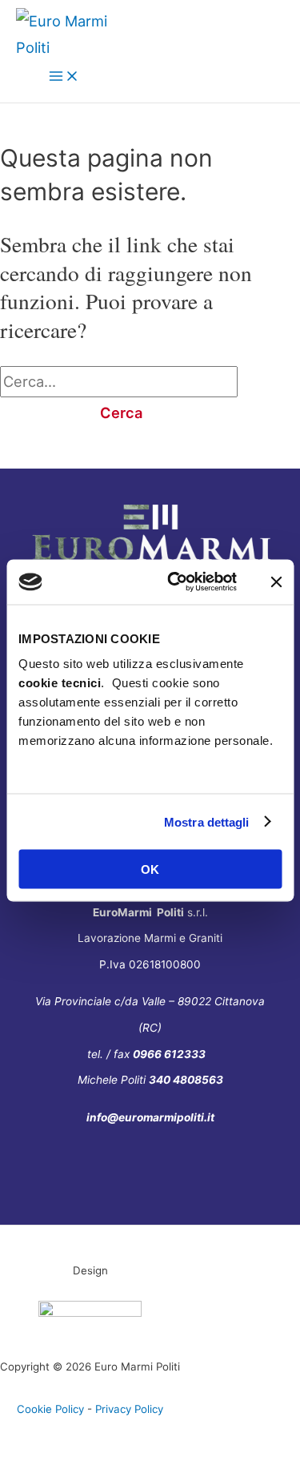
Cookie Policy (50, 1409)
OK (150, 869)
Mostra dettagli (207, 821)
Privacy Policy (129, 1409)
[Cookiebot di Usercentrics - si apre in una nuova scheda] (175, 582)
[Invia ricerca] (32, 412)
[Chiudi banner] (276, 581)
